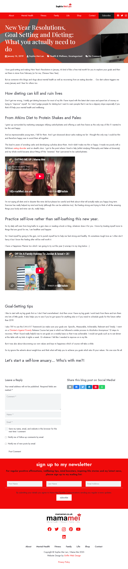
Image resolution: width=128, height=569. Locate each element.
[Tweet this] (83, 387)
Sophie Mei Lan (36, 56)
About (28, 546)
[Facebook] (118, 15)
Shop (87, 546)
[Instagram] (126, 15)
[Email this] (70, 387)
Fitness (58, 546)
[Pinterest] (71, 529)
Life (78, 546)
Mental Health (43, 546)
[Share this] (76, 387)
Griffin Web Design (72, 555)
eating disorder (20, 148)
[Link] (64, 6)
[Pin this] (96, 387)
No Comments (95, 56)
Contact (98, 546)
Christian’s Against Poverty (20, 330)
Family (69, 546)
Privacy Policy (64, 562)
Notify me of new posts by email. (22, 443)
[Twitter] (122, 15)
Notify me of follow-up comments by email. (26, 437)
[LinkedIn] (64, 537)
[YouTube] (78, 529)
